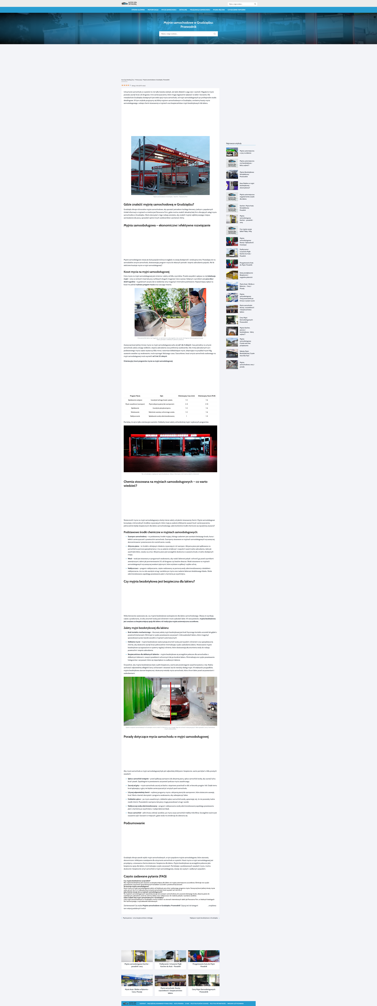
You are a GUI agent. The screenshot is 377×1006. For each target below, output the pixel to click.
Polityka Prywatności (218, 1003)
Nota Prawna (179, 1003)
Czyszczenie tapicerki (236, 10)
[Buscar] (255, 3)
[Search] (214, 33)
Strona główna (138, 10)
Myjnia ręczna (219, 10)
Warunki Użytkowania (235, 1003)
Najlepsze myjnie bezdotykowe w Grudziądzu (204, 918)
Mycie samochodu (168, 10)
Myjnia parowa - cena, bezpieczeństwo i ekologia (137, 918)
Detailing (183, 10)
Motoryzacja (153, 10)
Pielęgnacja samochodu (200, 10)
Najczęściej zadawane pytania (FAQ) (160, 1003)
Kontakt (143, 1003)
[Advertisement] (188, 63)
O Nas (187, 1003)
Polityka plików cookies (199, 1003)
